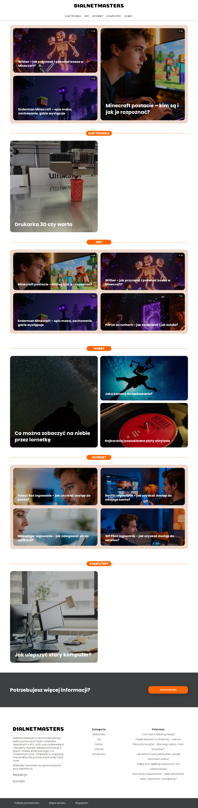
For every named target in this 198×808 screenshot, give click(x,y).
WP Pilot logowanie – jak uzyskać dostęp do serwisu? (139, 538)
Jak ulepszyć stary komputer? (53, 655)
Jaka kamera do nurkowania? (129, 394)
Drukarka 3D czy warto (43, 224)
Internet (97, 16)
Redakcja (20, 775)
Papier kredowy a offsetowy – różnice (158, 739)
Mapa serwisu (57, 803)
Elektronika (73, 16)
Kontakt (19, 781)
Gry (86, 16)
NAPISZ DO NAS (168, 689)
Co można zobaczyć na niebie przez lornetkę (52, 436)
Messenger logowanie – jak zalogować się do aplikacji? (53, 538)
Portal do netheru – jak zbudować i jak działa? (141, 325)
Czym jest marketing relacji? (158, 734)
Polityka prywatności (26, 803)
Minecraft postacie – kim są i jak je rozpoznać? (142, 108)
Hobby (128, 16)
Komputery (114, 16)
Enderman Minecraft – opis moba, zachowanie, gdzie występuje (45, 111)
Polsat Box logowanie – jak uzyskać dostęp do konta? (54, 498)
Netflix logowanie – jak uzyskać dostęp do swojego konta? (138, 498)
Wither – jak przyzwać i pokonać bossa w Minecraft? (50, 64)
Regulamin (81, 803)
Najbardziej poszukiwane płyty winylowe (137, 441)
